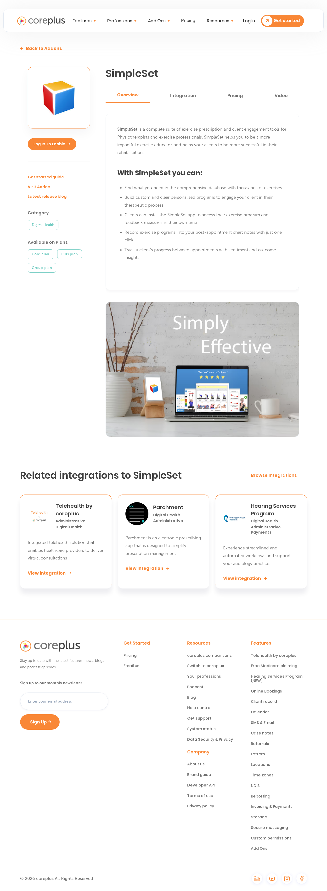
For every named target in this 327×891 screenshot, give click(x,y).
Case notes (262, 733)
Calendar (260, 712)
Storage (259, 817)
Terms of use (200, 796)
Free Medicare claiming (274, 666)
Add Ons (259, 848)
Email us (131, 666)
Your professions (204, 676)
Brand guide (199, 775)
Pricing (188, 21)
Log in (249, 20)
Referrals (260, 744)
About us (196, 764)
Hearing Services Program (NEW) (277, 678)
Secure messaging (269, 828)
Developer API (201, 785)
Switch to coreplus (205, 666)
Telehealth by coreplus (273, 655)
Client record (264, 701)
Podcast (195, 687)
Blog (191, 697)
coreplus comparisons (209, 655)
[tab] (128, 95)
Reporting (260, 796)
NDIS (255, 786)
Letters (258, 754)
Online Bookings (266, 691)
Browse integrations (274, 475)
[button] (84, 21)
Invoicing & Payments (272, 806)
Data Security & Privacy (210, 739)
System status (201, 729)
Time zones (262, 775)
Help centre (198, 708)
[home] (41, 21)
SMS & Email (262, 723)
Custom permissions (271, 838)
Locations (260, 765)
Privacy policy (200, 806)
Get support (199, 718)
